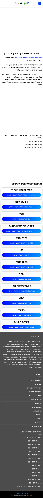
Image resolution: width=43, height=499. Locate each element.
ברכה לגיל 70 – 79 (35, 444)
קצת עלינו (38, 423)
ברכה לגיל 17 (37, 472)
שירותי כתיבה (37, 426)
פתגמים (39, 415)
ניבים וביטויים (37, 411)
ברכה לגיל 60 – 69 (35, 448)
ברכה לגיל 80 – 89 (35, 441)
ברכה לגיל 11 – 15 (35, 479)
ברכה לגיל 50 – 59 (35, 451)
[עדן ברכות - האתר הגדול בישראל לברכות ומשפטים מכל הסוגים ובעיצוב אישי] (21, 3)
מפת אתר (38, 403)
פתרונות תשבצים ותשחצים (25, 58)
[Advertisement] (21, 29)
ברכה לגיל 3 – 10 (35, 483)
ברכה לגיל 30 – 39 (35, 458)
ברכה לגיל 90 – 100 (34, 437)
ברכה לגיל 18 (37, 469)
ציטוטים (39, 419)
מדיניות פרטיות (36, 399)
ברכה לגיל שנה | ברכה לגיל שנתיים (29, 486)
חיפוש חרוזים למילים (34, 388)
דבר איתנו (38, 384)
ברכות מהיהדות (36, 380)
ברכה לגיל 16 (37, 476)
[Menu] (39, 3)
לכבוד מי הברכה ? (35, 396)
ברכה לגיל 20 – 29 (35, 462)
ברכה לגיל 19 (37, 465)
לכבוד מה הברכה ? (35, 392)
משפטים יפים (37, 407)
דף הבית (39, 58)
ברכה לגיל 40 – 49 (35, 455)
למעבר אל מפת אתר (21, 493)
